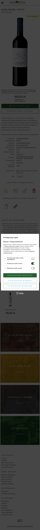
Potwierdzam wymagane (20, 286)
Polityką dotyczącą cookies (11, 246)
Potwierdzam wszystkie (20, 275)
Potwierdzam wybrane (20, 281)
